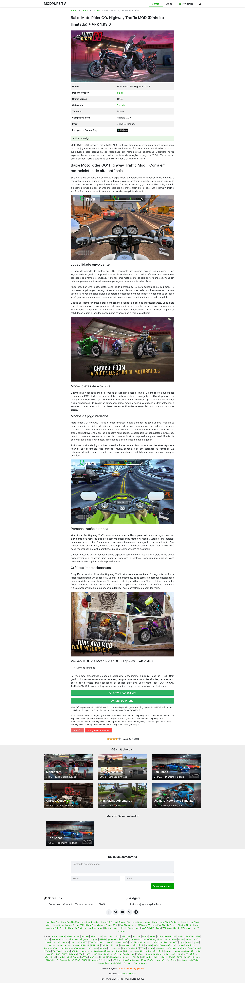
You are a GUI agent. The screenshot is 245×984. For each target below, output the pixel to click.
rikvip (111, 936)
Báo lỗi (77, 730)
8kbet (77, 936)
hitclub (52, 945)
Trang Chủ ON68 (168, 945)
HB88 (57, 954)
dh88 (179, 954)
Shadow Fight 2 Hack (188, 925)
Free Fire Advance (127, 925)
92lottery (55, 939)
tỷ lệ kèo (194, 954)
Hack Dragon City (122, 922)
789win (139, 954)
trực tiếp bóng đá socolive (155, 939)
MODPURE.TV (55, 4)
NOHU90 (135, 957)
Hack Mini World (111, 928)
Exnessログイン (96, 960)
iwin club (136, 936)
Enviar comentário (162, 886)
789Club (190, 936)
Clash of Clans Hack (130, 928)
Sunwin (48, 942)
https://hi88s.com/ (130, 960)
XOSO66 (76, 960)
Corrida (96, 10)
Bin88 (145, 936)
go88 (188, 942)
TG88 (143, 948)
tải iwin (102, 939)
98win (69, 936)
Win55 (110, 942)
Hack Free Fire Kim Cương (164, 925)
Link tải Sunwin (73, 957)
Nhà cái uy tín (121, 942)
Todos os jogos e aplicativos (145, 904)
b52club (75, 951)
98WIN (180, 957)
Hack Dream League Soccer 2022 (68, 925)
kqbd (181, 942)
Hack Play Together (90, 922)
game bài (136, 939)
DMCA (102, 904)
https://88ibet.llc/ (130, 948)
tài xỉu (64, 939)
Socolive (163, 942)
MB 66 (62, 936)
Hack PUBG (106, 922)
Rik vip (119, 951)
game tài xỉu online (142, 951)
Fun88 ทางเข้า (63, 960)
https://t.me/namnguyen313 (131, 968)
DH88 (64, 954)
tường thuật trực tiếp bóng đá (112, 963)
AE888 (84, 957)
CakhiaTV (173, 942)
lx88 (89, 948)
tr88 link (116, 960)
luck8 (102, 957)
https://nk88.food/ (186, 945)
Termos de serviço (85, 904)
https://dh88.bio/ (153, 954)
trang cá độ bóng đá (183, 951)
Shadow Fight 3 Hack (56, 928)
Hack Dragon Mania (141, 922)
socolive (173, 939)
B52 (118, 936)
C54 (81, 954)
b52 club (85, 945)
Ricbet (153, 936)
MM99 (172, 957)
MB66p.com (96, 936)
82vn (47, 939)
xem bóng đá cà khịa (167, 960)
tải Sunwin (124, 957)
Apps (169, 3)
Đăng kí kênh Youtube (98, 730)
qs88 (95, 948)
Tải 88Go (56, 951)
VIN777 (84, 942)
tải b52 (196, 939)
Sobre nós (54, 904)
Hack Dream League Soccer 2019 (102, 925)
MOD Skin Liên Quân (151, 928)
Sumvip (101, 942)
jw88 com (94, 957)
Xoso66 (92, 942)
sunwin (147, 942)
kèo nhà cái (170, 936)
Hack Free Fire (52, 922)
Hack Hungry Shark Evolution (165, 922)
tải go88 (84, 939)
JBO (198, 936)
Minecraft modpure (94, 928)
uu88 (187, 957)
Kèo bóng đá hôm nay (104, 951)
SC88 (54, 936)
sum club (74, 942)
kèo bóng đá (115, 954)
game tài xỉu (86, 951)
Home (74, 10)
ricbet (181, 939)
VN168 (57, 942)
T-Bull (120, 92)
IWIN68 (103, 948)
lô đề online (112, 957)
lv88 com (160, 948)
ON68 (84, 960)
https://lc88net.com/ (53, 948)
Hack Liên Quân (75, 928)
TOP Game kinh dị (170, 928)
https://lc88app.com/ (75, 948)
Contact (67, 904)
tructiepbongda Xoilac (188, 960)
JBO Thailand (135, 942)
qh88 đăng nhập (100, 954)
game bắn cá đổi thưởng (119, 939)
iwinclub (128, 951)
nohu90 (85, 936)
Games (156, 3)
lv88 (173, 954)
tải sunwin (73, 939)
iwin (105, 936)
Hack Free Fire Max (70, 922)
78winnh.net (129, 954)
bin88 (188, 939)
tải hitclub (126, 936)
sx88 (186, 954)
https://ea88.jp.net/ (192, 948)
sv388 (87, 954)
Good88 (177, 948)
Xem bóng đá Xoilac (137, 963)
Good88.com (114, 948)
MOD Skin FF (144, 925)
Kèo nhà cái (158, 951)
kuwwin (66, 951)
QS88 (154, 942)
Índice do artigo (81, 138)
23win (143, 960)
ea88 (156, 945)
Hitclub (181, 936)
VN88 (48, 951)
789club (105, 945)
